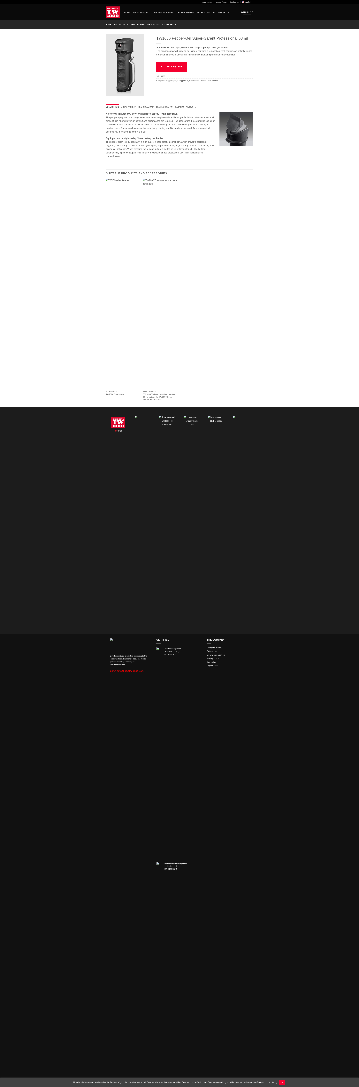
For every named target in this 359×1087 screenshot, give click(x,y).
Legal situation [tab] (164, 107)
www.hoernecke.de (117, 665)
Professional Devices (198, 81)
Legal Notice (207, 2)
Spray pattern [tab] (128, 107)
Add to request (171, 66)
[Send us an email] (208, 672)
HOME (127, 12)
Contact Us (234, 2)
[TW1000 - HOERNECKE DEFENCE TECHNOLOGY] (113, 12)
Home (108, 25)
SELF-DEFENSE (140, 12)
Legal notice (212, 666)
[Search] (197, 2)
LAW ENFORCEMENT (163, 12)
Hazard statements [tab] (185, 107)
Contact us (211, 662)
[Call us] (212, 672)
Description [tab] (112, 107)
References (212, 651)
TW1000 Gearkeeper (115, 394)
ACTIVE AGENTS (186, 12)
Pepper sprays (155, 25)
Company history (214, 648)
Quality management (216, 655)
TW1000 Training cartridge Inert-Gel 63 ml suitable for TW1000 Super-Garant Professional (159, 397)
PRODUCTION (203, 12)
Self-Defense (138, 25)
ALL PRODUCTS (221, 12)
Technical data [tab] (146, 107)
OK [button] (282, 1082)
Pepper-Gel (172, 25)
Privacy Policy (221, 2)
